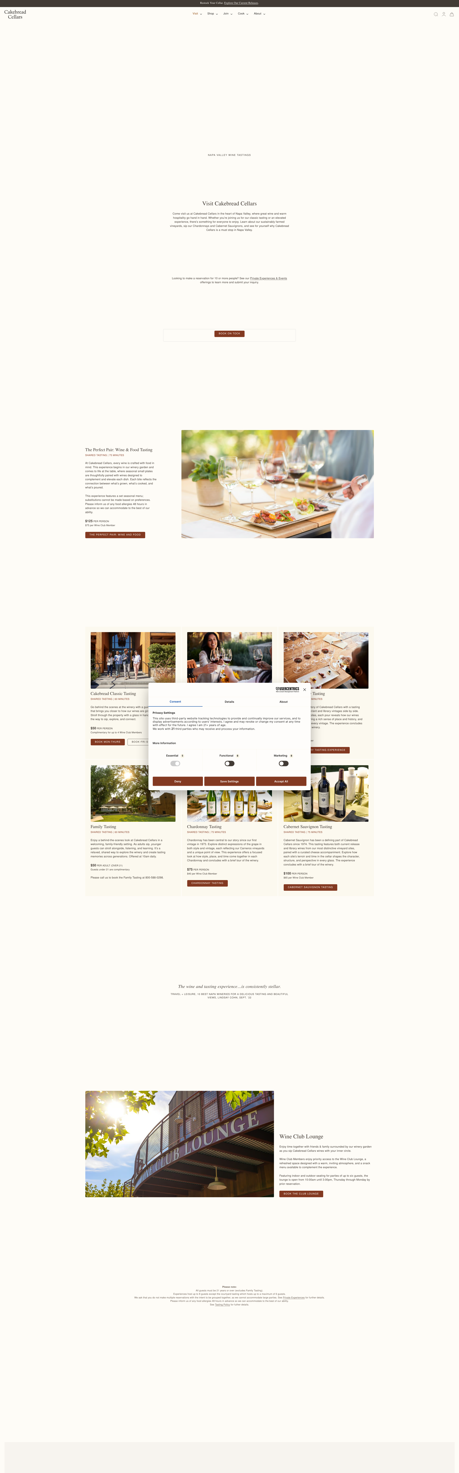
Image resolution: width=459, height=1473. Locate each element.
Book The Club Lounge (303, 1195)
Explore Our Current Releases (241, 3)
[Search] (436, 14)
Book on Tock (232, 334)
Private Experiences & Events (268, 278)
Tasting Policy (222, 1305)
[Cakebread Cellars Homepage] (15, 14)
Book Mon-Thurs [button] (110, 743)
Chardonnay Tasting (209, 884)
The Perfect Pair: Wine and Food (117, 536)
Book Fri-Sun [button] (144, 743)
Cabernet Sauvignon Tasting (312, 888)
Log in (444, 14)
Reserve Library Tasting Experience (319, 751)
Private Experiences (294, 1298)
